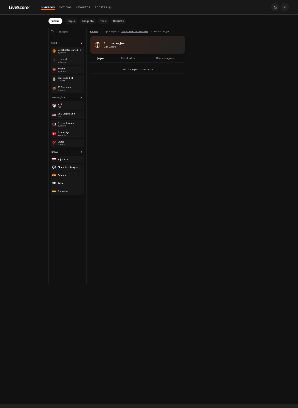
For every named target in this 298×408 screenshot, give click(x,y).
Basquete (88, 21)
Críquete (118, 21)
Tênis (103, 21)
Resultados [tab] (128, 58)
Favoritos (83, 7)
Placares (48, 7)
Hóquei (71, 21)
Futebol (55, 21)
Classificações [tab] (165, 58)
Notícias (65, 7)
